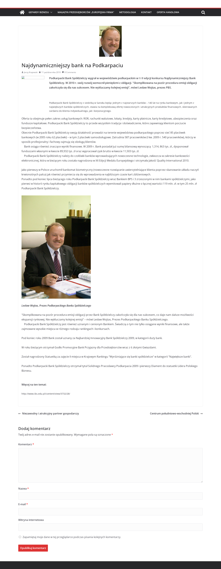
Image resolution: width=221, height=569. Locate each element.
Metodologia (127, 12)
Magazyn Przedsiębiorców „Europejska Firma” (86, 12)
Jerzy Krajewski (31, 72)
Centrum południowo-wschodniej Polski (174, 413)
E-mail (23, 504)
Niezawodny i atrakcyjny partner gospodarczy (50, 413)
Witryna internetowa (31, 520)
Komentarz (26, 444)
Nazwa (23, 488)
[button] (50, 12)
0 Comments (70, 72)
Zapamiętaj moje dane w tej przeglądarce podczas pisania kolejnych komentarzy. (72, 537)
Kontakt (146, 12)
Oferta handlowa (168, 12)
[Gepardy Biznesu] (22, 12)
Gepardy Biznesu (39, 12)
